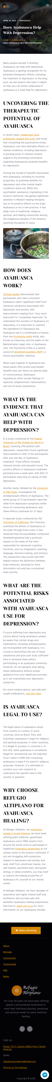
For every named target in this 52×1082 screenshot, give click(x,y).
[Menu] (47, 5)
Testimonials (9, 964)
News (6, 976)
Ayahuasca (24, 20)
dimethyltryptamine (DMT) (28, 351)
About (6, 945)
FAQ (5, 970)
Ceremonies (9, 958)
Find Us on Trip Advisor (15, 1067)
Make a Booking (27, 930)
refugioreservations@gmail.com (19, 1061)
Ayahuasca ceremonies (27, 848)
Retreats (7, 952)
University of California (15, 522)
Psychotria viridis (22, 336)
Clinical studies (11, 294)
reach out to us (24, 905)
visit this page (33, 693)
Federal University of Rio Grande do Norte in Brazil (23, 442)
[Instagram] (29, 1029)
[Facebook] (22, 1029)
